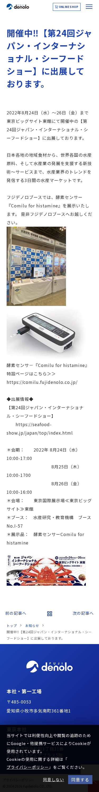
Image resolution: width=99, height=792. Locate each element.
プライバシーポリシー (28, 767)
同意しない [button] (53, 779)
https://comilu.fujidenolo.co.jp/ (42, 382)
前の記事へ (15, 613)
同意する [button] (80, 779)
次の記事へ (83, 613)
